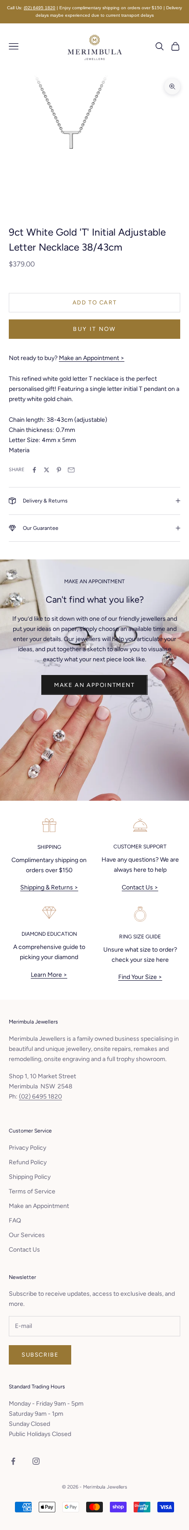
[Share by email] (71, 469)
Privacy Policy (27, 1147)
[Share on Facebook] (34, 469)
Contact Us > (140, 887)
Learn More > (49, 975)
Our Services (27, 1235)
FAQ (15, 1220)
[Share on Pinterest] (58, 469)
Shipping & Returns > (49, 887)
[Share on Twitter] (46, 469)
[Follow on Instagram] (36, 1461)
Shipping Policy (30, 1177)
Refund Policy (28, 1162)
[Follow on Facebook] (13, 1461)
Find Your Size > (140, 977)
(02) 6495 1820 (39, 7)
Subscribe (40, 1354)
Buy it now (94, 329)
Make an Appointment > (91, 358)
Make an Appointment (94, 685)
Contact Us (24, 1249)
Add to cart (95, 302)
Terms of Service (32, 1191)
